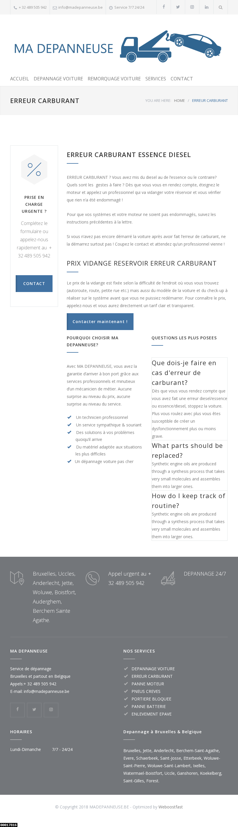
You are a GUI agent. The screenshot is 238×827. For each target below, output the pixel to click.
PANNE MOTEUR (147, 684)
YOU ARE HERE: (158, 100)
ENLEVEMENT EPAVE (151, 714)
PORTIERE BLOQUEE (151, 699)
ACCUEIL (19, 78)
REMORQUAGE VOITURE (114, 78)
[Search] (221, 7)
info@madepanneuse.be (80, 7)
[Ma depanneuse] (119, 44)
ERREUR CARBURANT (152, 676)
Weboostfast (170, 807)
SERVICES (155, 78)
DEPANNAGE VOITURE (58, 78)
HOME (179, 100)
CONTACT (182, 78)
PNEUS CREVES (146, 691)
